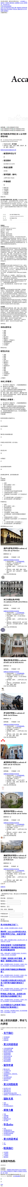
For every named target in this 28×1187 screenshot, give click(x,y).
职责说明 (6, 1040)
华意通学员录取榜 (8, 1133)
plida (5, 1144)
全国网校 (17, 3)
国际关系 (20, 9)
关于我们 (8, 1033)
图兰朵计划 (7, 1069)
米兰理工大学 (7, 1088)
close (2, 1184)
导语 (5, 1102)
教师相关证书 (7, 1118)
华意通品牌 (7, 1037)
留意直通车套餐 (8, 1050)
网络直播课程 (7, 1061)
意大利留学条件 (8, 1077)
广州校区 (6, 3)
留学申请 (24, 7)
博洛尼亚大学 (7, 1090)
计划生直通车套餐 (8, 1048)
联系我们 (6, 10)
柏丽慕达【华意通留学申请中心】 (13, 1094)
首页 (2, 7)
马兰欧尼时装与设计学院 (10, 1093)
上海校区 (6, 1153)
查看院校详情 (7, 560)
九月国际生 (7, 1072)
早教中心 (16, 1171)
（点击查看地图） (20, 561)
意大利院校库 (11, 1084)
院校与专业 (4, 9)
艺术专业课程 (7, 1059)
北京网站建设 (16, 1176)
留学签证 (6, 1080)
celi (4, 1143)
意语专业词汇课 (8, 1056)
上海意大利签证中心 (8, 1171)
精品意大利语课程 (8, 1051)
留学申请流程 (7, 1078)
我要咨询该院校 (5, 150)
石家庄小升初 (22, 1171)
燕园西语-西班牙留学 (12, 1169)
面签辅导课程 (7, 1057)
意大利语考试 (11, 1139)
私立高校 (9, 9)
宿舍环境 (6, 1038)
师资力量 (13, 7)
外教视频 (6, 1115)
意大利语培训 (7, 7)
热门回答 (6, 1120)
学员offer (15, 9)
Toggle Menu (4, 12)
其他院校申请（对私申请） (11, 1074)
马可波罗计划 (7, 1070)
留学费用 (6, 1075)
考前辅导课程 (7, 1054)
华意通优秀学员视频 (9, 1131)
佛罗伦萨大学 (7, 1091)
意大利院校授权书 (8, 1106)
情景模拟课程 (7, 1053)
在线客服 (3, 1168)
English (21, 3)
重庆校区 (12, 3)
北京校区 (22, 1)
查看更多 (3, 886)
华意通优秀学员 (8, 1130)
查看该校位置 (12, 150)
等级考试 (19, 7)
